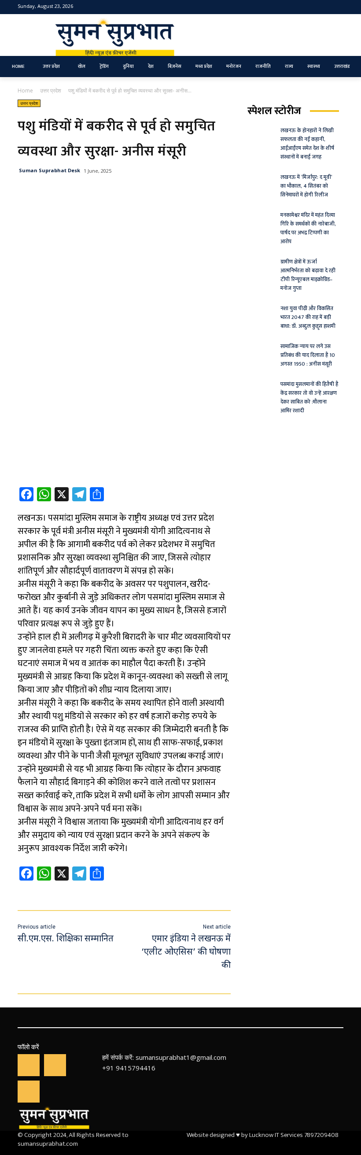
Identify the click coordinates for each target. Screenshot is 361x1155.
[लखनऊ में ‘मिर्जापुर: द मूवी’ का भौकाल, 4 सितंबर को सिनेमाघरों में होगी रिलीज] (261, 182)
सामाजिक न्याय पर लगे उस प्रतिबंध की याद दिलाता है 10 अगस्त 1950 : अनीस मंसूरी (307, 355)
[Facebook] (310, 7)
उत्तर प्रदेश (50, 90)
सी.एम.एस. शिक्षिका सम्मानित (66, 939)
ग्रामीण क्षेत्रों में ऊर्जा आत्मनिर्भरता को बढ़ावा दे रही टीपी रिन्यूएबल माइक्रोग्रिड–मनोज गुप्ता (307, 274)
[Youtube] (337, 7)
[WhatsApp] (55, 1065)
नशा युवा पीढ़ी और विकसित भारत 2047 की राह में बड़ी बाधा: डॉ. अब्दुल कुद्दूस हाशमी (307, 317)
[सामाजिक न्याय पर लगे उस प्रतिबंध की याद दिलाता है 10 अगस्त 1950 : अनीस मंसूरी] (261, 351)
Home (25, 90)
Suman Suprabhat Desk (49, 170)
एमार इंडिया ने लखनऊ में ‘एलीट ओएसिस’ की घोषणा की (185, 952)
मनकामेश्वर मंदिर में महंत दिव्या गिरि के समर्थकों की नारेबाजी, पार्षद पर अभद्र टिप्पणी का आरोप (308, 228)
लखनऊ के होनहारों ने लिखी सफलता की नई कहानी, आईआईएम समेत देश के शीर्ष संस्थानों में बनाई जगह (307, 143)
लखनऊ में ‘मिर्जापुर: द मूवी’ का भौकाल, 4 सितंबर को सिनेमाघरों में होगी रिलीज (306, 186)
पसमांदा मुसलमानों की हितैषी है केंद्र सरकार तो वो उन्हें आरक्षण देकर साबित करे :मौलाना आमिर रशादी (309, 397)
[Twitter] (324, 7)
